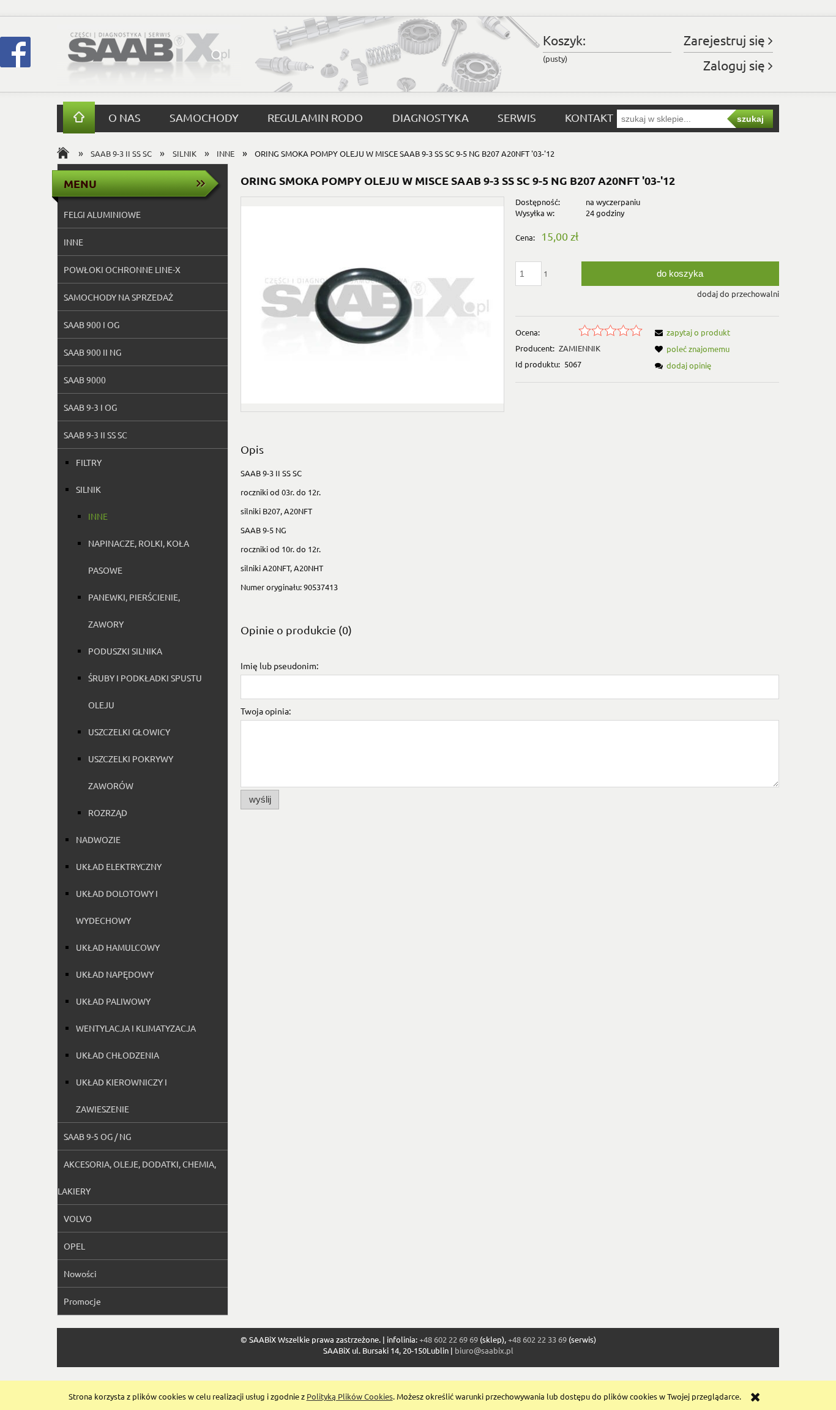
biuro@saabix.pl (484, 1350)
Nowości (80, 1273)
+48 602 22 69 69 (448, 1339)
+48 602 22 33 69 (537, 1339)
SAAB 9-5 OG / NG (97, 1136)
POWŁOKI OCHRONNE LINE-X (122, 269)
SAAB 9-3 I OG (90, 407)
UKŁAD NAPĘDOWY (115, 974)
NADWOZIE (98, 839)
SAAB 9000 (85, 379)
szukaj (750, 119)
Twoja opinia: (266, 710)
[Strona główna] (149, 54)
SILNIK (88, 489)
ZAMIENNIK (579, 348)
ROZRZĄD (107, 812)
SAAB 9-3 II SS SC (95, 434)
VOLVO (78, 1218)
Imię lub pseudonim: (279, 665)
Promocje (82, 1301)
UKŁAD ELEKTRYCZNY (119, 866)
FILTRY (89, 462)
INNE (73, 241)
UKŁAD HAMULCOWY (118, 947)
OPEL (74, 1245)
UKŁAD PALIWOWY (113, 1001)
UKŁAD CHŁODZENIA (117, 1054)
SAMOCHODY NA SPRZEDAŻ (118, 296)
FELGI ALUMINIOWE (102, 214)
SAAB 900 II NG (92, 352)
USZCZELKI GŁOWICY (129, 731)
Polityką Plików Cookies (350, 1396)
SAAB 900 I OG (91, 324)
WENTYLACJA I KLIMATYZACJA (136, 1027)
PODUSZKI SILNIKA (125, 650)
